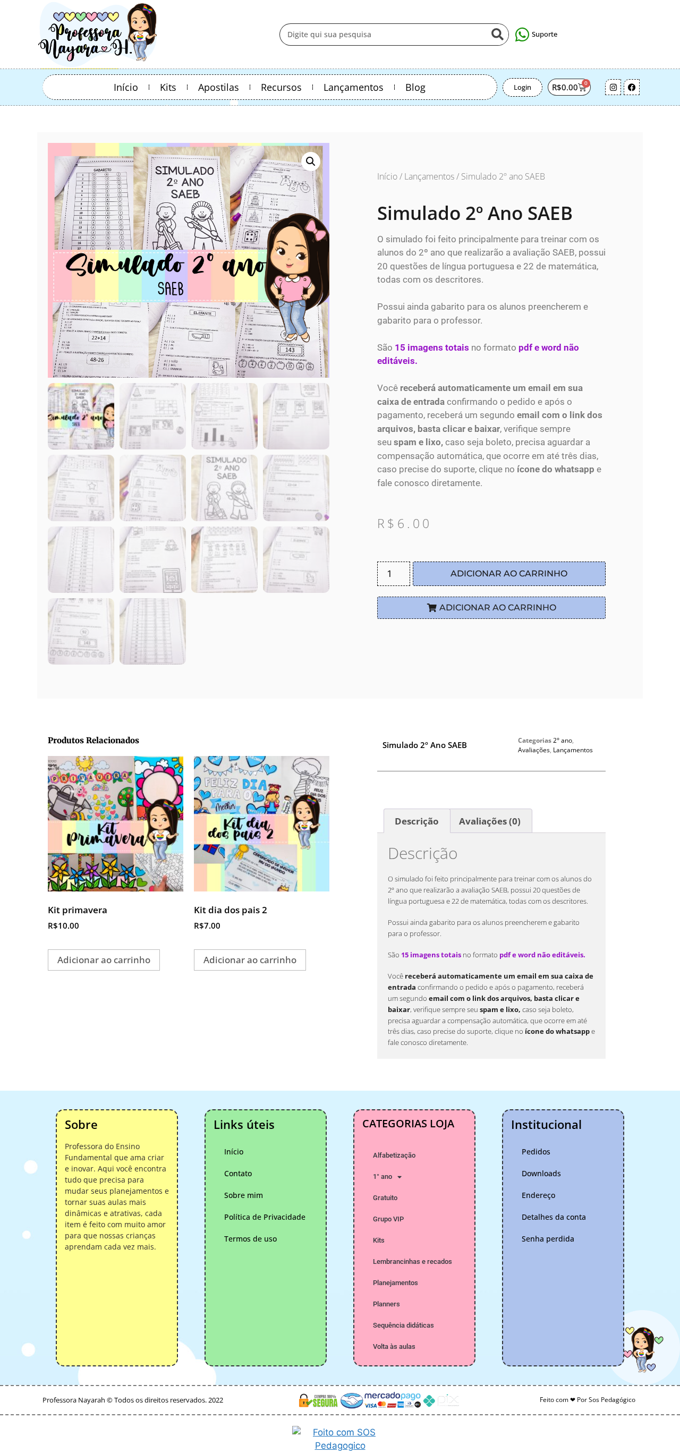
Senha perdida (548, 1239)
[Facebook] (632, 87)
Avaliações (534, 749)
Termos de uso (250, 1239)
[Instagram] (613, 87)
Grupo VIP (388, 1219)
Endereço (538, 1195)
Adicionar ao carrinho (508, 573)
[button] (310, 161)
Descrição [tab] (417, 821)
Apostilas (218, 87)
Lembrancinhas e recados (412, 1261)
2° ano (562, 740)
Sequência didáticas (403, 1325)
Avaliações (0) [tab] (490, 821)
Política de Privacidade (264, 1217)
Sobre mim (243, 1195)
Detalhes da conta (554, 1217)
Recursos (281, 87)
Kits (168, 87)
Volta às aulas (394, 1346)
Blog (415, 87)
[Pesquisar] (497, 34)
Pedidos (536, 1151)
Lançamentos (354, 87)
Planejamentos (395, 1283)
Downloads (541, 1173)
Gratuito (385, 1198)
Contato (238, 1173)
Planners (386, 1304)
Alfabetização (394, 1155)
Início (126, 87)
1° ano (382, 1176)
